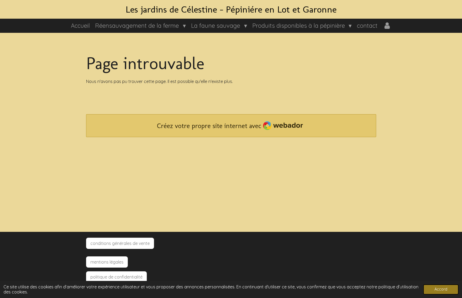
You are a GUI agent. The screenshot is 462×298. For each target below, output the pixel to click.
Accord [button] (440, 289)
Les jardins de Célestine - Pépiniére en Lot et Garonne (231, 9)
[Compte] (387, 26)
